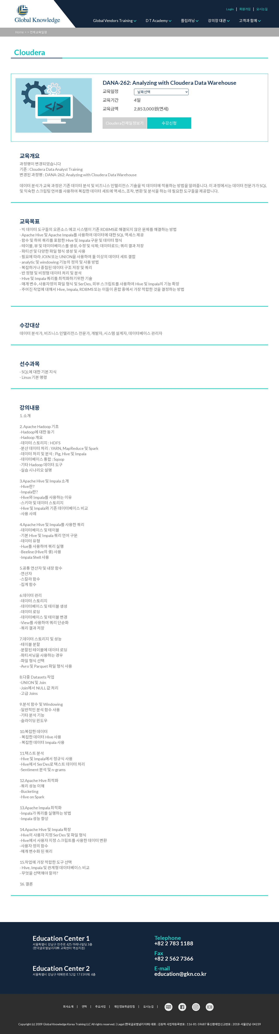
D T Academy (157, 20)
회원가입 (245, 9)
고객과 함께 (248, 20)
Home (19, 32)
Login (230, 9)
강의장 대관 (217, 20)
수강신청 (169, 123)
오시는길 (262, 9)
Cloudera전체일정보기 (125, 123)
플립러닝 (188, 20)
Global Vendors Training (113, 20)
